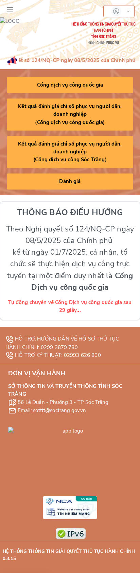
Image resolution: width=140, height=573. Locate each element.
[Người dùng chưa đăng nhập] (119, 11)
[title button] (10, 10)
